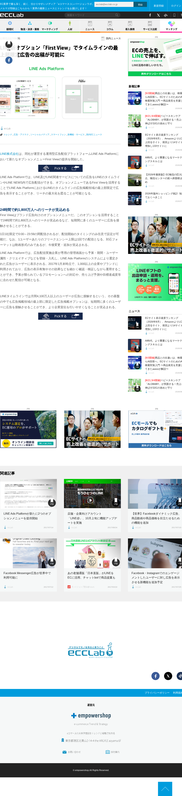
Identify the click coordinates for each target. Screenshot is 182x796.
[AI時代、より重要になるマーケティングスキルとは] (134, 162)
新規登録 (159, 5)
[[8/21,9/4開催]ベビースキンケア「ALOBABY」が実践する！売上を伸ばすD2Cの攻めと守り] (134, 121)
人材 (70, 29)
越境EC (10, 29)
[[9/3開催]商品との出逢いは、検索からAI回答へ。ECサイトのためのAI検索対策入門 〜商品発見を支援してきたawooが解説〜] (134, 98)
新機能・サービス (76, 134)
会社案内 (115, 752)
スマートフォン (58, 134)
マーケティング (50, 29)
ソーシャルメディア (39, 134)
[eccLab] (91, 660)
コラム (109, 29)
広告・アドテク (21, 134)
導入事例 (130, 29)
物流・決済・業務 (30, 29)
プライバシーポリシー (157, 692)
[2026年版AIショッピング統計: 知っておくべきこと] (134, 198)
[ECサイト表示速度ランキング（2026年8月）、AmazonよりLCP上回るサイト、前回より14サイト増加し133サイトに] (134, 139)
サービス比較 (150, 29)
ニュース (90, 29)
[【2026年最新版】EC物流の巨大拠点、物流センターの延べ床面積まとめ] (134, 179)
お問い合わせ (74, 752)
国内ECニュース (94, 134)
